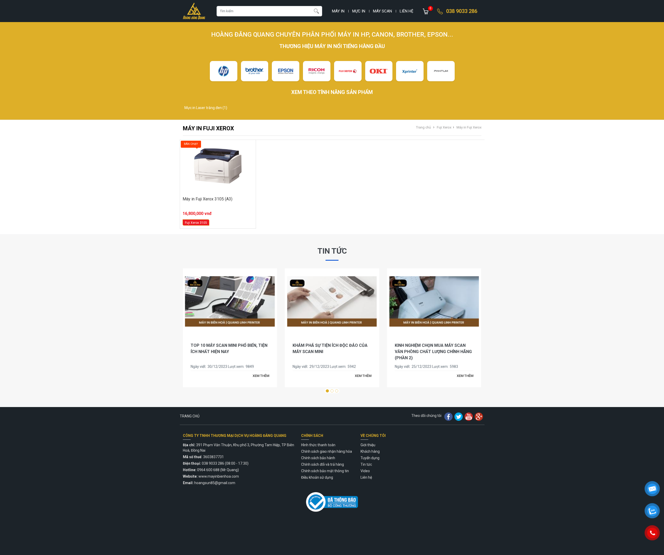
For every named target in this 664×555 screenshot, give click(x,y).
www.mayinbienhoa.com (218, 476)
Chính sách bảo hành (318, 458)
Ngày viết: (198, 366)
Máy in (338, 11)
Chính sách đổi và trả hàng (322, 464)
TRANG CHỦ (189, 416)
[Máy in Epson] (285, 71)
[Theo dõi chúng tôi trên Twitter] (458, 416)
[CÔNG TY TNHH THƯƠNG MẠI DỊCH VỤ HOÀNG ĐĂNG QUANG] (194, 11)
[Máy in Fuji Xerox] (348, 71)
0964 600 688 (208, 470)
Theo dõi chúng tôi (426, 416)
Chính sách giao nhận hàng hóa (326, 451)
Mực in (358, 11)
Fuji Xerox (444, 127)
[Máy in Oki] (379, 71)
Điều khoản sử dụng (317, 477)
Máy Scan (382, 11)
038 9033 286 (461, 11)
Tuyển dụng (370, 458)
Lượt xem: (236, 366)
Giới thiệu (368, 445)
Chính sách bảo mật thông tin (325, 471)
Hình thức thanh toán (318, 445)
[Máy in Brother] (254, 71)
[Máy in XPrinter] (410, 71)
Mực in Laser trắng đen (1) (205, 108)
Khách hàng (370, 451)
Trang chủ (423, 127)
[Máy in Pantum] (441, 71)
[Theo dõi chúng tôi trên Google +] (478, 416)
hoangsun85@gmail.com (214, 483)
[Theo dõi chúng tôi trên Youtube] (468, 416)
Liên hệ (406, 11)
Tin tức (332, 250)
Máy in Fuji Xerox (469, 127)
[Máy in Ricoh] (316, 71)
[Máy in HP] (223, 71)
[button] (327, 390)
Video (365, 471)
